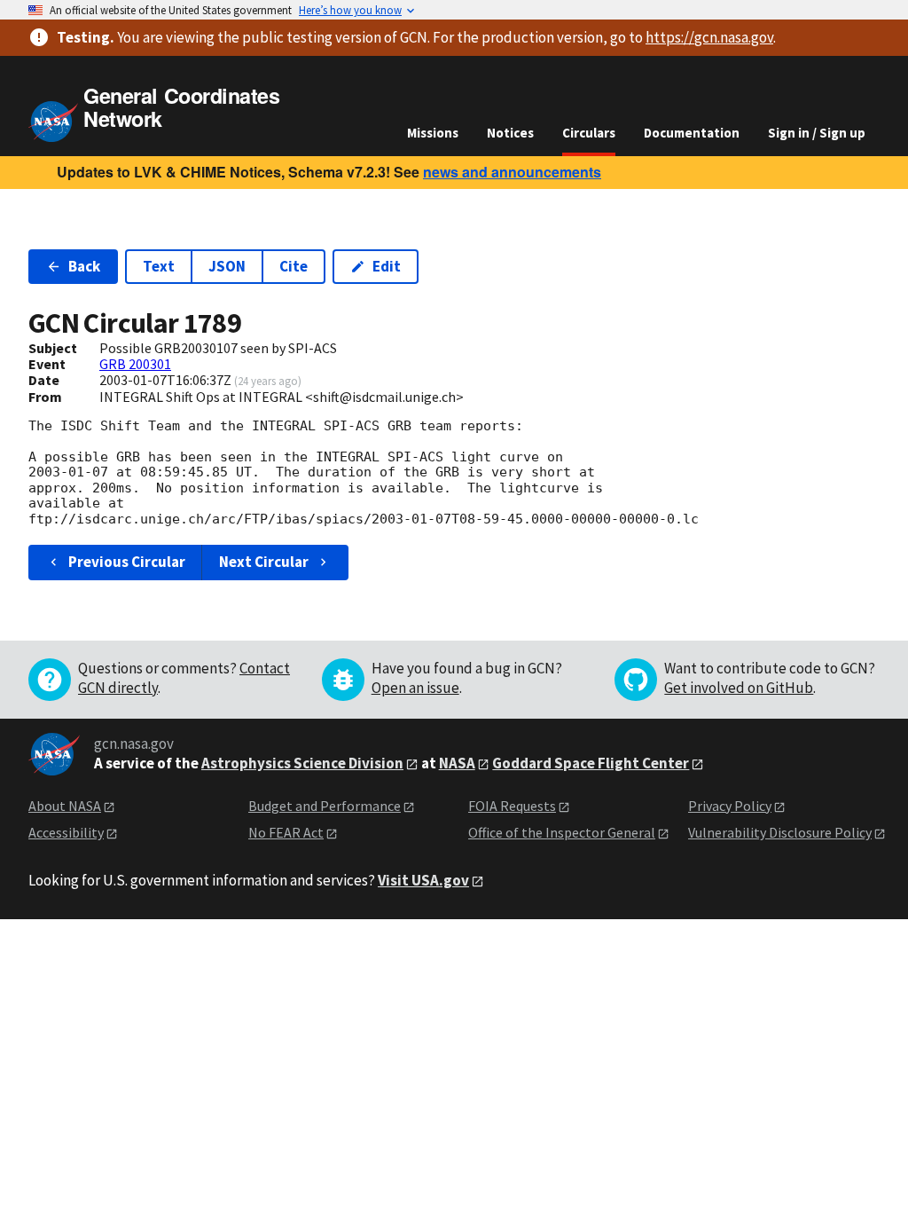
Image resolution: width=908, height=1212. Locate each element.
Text (159, 266)
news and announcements (512, 171)
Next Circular (264, 561)
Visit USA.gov (423, 880)
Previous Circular (126, 561)
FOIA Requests (512, 806)
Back (84, 266)
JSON (227, 266)
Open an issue (415, 687)
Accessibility (66, 832)
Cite (293, 266)
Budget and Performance (324, 806)
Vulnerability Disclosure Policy (780, 832)
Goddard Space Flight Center (590, 763)
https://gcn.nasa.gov (709, 37)
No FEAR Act (286, 832)
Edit (386, 266)
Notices (510, 132)
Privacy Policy (729, 806)
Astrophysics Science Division (302, 763)
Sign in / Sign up (816, 132)
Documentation (692, 132)
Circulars (588, 132)
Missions (432, 132)
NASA (457, 763)
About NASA (64, 806)
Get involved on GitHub (738, 687)
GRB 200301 (135, 364)
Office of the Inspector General (561, 832)
